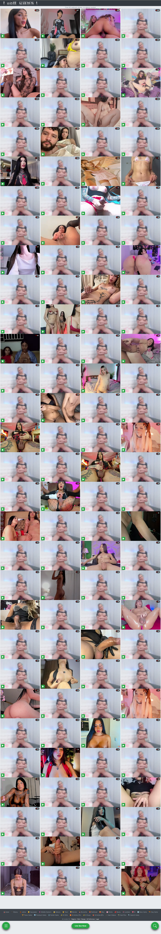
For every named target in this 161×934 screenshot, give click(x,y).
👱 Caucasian (32, 912)
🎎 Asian (6, 912)
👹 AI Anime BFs (98, 915)
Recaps (83, 919)
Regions (74, 919)
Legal (97, 919)
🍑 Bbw (101, 912)
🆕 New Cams (142, 912)
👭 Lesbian (126, 912)
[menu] (6, 926)
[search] (155, 926)
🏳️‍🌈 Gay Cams (153, 912)
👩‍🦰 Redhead (93, 912)
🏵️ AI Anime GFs (75, 915)
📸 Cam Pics (122, 915)
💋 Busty (118, 912)
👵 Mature (56, 912)
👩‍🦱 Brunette (83, 912)
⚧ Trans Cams (27, 915)
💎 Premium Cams (40, 915)
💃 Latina (23, 912)
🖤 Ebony (14, 912)
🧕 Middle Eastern (45, 912)
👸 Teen (65, 912)
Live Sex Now (80, 926)
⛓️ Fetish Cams (53, 915)
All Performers (91, 919)
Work (78, 919)
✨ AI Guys (86, 915)
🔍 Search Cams (133, 915)
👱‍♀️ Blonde (73, 912)
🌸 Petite (109, 912)
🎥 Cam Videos (111, 915)
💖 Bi (133, 912)
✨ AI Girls (64, 915)
